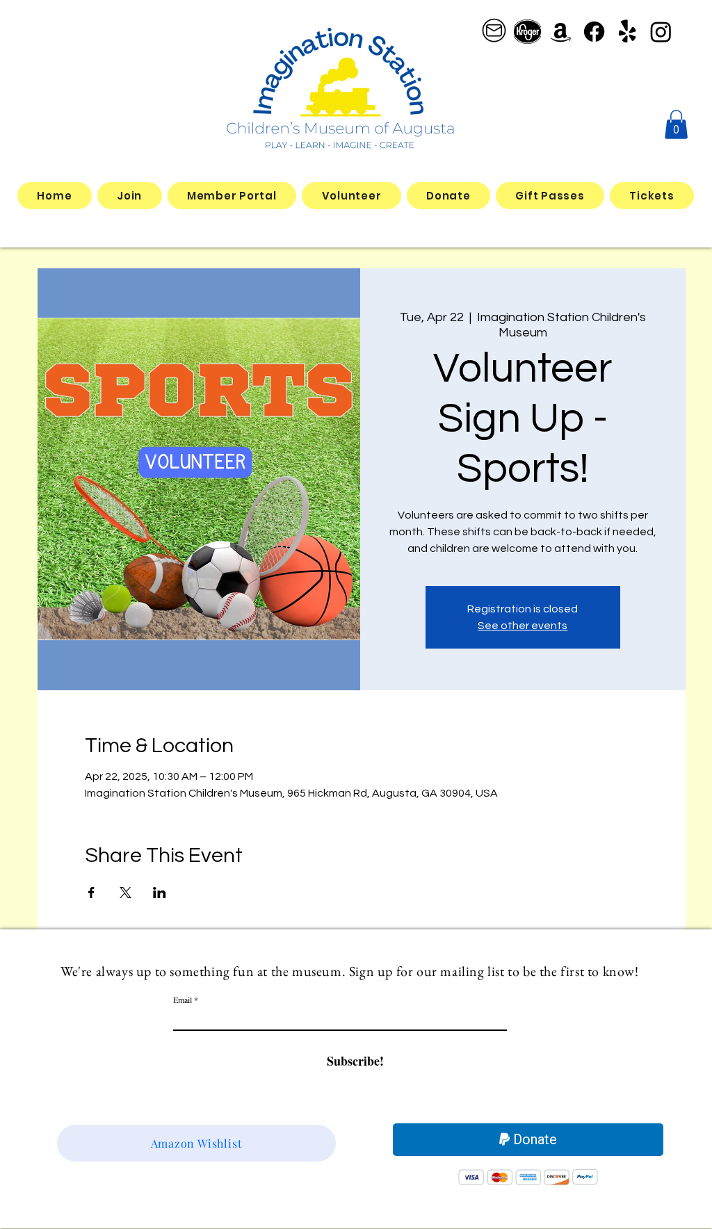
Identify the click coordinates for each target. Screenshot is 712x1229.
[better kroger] (527, 31)
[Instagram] (660, 31)
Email (182, 999)
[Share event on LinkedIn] (159, 892)
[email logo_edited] (494, 31)
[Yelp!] (627, 31)
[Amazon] (560, 31)
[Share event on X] (125, 892)
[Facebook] (594, 31)
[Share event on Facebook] (91, 892)
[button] (676, 124)
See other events (522, 625)
